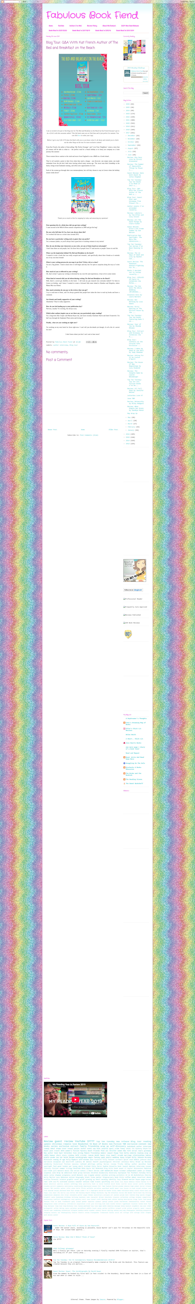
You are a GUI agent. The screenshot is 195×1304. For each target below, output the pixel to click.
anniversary (98, 1195)
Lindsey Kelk (73, 1155)
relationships (138, 1155)
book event (118, 1168)
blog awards (140, 1195)
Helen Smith (131, 735)
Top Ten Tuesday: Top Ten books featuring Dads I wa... (135, 318)
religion (74, 1210)
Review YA (145, 1182)
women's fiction (72, 1151)
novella (105, 1149)
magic (90, 1157)
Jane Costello (96, 1160)
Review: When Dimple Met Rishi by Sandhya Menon (135, 408)
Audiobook (131, 1146)
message (117, 1206)
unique (77, 1190)
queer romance (146, 1208)
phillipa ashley (95, 1164)
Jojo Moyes (124, 1182)
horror (142, 1186)
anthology (74, 1184)
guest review (64, 1141)
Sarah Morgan (69, 1157)
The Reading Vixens (134, 779)
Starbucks (100, 1193)
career (135, 1184)
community (60, 1186)
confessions (48, 1199)
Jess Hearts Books (133, 743)
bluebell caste (49, 1197)
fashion (108, 1186)
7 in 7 (87, 1190)
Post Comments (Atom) (89, 435)
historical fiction (62, 1164)
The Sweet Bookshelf (134, 783)
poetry (108, 1157)
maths (105, 1206)
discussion (138, 1168)
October (131, 142)
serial (134, 1151)
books (118, 1184)
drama (58, 1149)
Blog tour (74, 345)
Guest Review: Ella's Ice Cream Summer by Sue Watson (135, 229)
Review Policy (92, 26)
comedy (46, 1149)
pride (124, 1208)
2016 (128, 434)
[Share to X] (91, 342)
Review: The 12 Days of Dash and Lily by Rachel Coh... (135, 256)
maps (100, 1206)
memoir (103, 1153)
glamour (98, 1201)
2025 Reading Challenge (136, 67)
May (129, 417)
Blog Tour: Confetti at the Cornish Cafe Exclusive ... (135, 342)
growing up (90, 1179)
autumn (122, 1195)
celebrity (48, 1164)
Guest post (48, 1151)
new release (122, 1142)
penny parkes (102, 1208)
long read (58, 1206)
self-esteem (84, 1160)
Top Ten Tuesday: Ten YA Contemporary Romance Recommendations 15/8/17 (84, 1260)
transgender (95, 1212)
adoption (56, 1195)
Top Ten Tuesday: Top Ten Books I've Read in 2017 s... (134, 182)
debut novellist (138, 1177)
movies (76, 1149)
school (83, 1171)
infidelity (62, 1204)
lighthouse (126, 1204)
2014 (128, 440)
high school (134, 1186)
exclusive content (137, 1144)
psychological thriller (110, 1162)
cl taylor (128, 1168)
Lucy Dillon (70, 1193)
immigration (48, 1204)
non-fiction (115, 1144)
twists (111, 1212)
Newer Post (52, 430)
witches (105, 1175)
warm (45, 1215)
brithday (67, 1197)
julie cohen (70, 1188)
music (67, 1171)
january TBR (48, 1188)
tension (86, 1182)
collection (124, 1197)
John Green (115, 1182)
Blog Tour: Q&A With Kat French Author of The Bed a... (135, 191)
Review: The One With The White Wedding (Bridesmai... (134, 289)
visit (143, 1212)
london (65, 1166)
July (130, 151)
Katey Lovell (134, 1190)
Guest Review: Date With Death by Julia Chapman (135, 175)
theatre (74, 1212)
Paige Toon (118, 1153)
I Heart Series (93, 1171)
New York (127, 1151)
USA (126, 1193)
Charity (148, 1175)
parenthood (82, 1208)
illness (148, 1186)
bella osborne (130, 1153)
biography (80, 1177)
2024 (128, 110)
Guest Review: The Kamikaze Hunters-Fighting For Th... (135, 264)
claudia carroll (50, 1186)
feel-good (57, 1166)
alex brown (65, 1195)
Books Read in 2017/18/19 (81, 30)
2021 (128, 120)
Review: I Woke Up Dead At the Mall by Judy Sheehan (135, 350)
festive (46, 1201)
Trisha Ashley (124, 1164)
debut (52, 1149)
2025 (128, 107)
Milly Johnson (138, 1157)
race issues (124, 1188)
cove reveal (91, 1199)
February (132, 427)
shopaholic (147, 1210)
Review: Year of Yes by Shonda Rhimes (134, 326)
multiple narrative (94, 1188)
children (94, 1173)
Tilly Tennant (108, 1160)
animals (67, 1184)
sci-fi (56, 1182)
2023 (128, 114)
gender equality (88, 1201)
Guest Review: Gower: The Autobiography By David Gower (77, 1271)
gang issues (76, 1201)
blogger (148, 1195)
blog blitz (108, 1168)
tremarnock (104, 1212)
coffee (128, 1177)
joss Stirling (96, 1204)
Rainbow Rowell (84, 1193)
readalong (57, 1210)
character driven (97, 1197)
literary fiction (51, 1168)
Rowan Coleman (120, 1171)
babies (148, 1155)
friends (96, 1151)
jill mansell (58, 1171)
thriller (112, 1151)
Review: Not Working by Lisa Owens (135, 302)
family (83, 1146)
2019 (128, 126)
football (134, 1173)
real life (48, 1182)
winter (55, 1215)
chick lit (130, 1149)
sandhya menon (83, 1210)
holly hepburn (72, 1160)
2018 (128, 130)
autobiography (81, 1157)
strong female (84, 1153)
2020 (128, 123)
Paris (99, 1166)
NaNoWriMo (109, 1171)
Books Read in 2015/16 (103, 30)
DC (105, 1190)
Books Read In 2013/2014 (125, 30)
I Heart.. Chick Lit (134, 739)
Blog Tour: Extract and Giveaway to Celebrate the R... (135, 334)
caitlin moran (126, 1184)
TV (150, 1182)
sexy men (122, 1210)
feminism (147, 1168)
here (79, 135)
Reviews (148, 1162)
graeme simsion (124, 1186)
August (131, 148)
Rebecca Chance (134, 1182)
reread (138, 1188)
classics (116, 1197)
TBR (124, 1144)
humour (52, 1155)
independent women (134, 1171)
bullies (87, 1173)
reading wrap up (144, 1153)
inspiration (81, 1204)
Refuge (93, 1193)
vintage (137, 1212)
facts (140, 1199)
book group (77, 1173)
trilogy (69, 1168)
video (82, 1190)
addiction (68, 1173)
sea (85, 1175)
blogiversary (108, 1177)
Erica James (116, 1190)
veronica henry (128, 1162)
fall (99, 1186)
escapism (57, 1162)
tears (140, 1151)
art (112, 1195)
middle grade (49, 1157)
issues (148, 1166)
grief (82, 1179)
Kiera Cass (144, 1190)
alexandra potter (76, 1195)
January (131, 430)
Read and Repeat (132, 753)
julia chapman (55, 1175)
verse (117, 1212)
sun (59, 1212)
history (139, 1149)
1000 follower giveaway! (63, 1248)
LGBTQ (46, 1155)
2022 (128, 117)
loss (75, 1206)
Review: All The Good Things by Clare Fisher (134, 222)
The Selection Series (116, 1193)
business (82, 1197)
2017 (128, 133)
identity (112, 1179)
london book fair (144, 1204)
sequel (110, 1153)
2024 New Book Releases (130, 26)
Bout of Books (100, 1144)
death (90, 1151)
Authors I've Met (76, 26)
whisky (50, 1215)
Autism (101, 1190)
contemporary (65, 1199)
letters (118, 1204)
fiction (115, 1186)
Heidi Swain (100, 1155)
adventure (52, 1184)
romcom (90, 1155)
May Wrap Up (132, 413)
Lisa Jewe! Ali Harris (57, 1193)
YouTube (61, 26)
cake (88, 1197)
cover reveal (67, 1149)
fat (128, 1173)
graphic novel (73, 1179)
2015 (128, 437)
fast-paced (147, 1199)
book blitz (119, 1177)
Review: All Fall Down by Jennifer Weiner (135, 390)
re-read (132, 1188)
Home (51, 26)
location (134, 1204)
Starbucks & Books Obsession (133, 768)
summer (62, 1168)
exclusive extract (68, 1146)
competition (146, 1197)
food (102, 1151)
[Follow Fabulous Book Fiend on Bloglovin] (133, 591)
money (123, 1206)
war (70, 1166)
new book (96, 1149)
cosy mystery (76, 1199)
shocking (139, 1210)
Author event (86, 1149)
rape (51, 1210)
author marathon (139, 1164)
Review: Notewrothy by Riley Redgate (135, 402)
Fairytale (125, 1190)
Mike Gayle (86, 1168)
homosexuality (134, 1201)
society (54, 1212)
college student (135, 1197)
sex (107, 1151)
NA (84, 1162)
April (130, 421)
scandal (92, 1210)
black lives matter (93, 1177)
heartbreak (124, 1201)
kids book (105, 1204)
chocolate (108, 1197)
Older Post (113, 430)
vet (121, 1212)
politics (111, 1208)
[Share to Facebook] (93, 342)
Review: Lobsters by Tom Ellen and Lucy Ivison (135, 215)
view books (145, 81)
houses (148, 1201)
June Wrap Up (57, 1173)
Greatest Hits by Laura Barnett (134, 296)
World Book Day (139, 1193)
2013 (128, 444)
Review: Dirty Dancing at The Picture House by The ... (135, 309)
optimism (73, 1208)
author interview (60, 345)
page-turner (146, 1179)
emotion (132, 1166)
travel (57, 1151)
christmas (57, 1144)
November (132, 139)
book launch (123, 1166)
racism (46, 1210)
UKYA (62, 1151)
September (132, 145)
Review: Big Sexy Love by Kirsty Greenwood (134, 159)
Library (78, 1162)
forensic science (58, 1179)
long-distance (68, 1206)
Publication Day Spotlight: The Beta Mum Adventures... (134, 238)
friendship (93, 1146)
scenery (98, 1210)
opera (67, 1208)
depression (88, 1186)
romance (67, 1144)
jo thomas (147, 1171)
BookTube (77, 1168)
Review (48, 1141)
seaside (50, 1190)
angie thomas (88, 1195)
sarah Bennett (77, 1175)
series (54, 1146)
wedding (115, 1157)
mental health (92, 1162)
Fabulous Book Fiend (92, 15)
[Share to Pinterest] (96, 342)
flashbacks (66, 1201)
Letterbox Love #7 (135, 395)
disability (103, 1173)
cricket (83, 1155)
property (136, 1208)
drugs (135, 1199)
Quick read (128, 1160)
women (120, 1151)
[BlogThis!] (89, 342)
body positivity (85, 1184)
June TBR (131, 398)
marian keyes (134, 1179)
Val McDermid (97, 1168)
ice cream (48, 1171)
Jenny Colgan (125, 1157)
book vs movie (97, 1184)
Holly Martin (49, 1177)
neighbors (135, 1206)
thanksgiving (66, 1212)
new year (143, 1206)
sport (111, 1149)
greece (110, 1201)
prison (129, 1208)
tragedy (91, 1175)
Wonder (130, 1193)
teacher (79, 1182)
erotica (47, 1179)
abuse (46, 1184)
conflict (57, 1199)
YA (90, 1144)
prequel (118, 1208)
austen (116, 1195)
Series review (110, 1164)
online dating (59, 1208)
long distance (49, 1206)
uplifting (106, 1182)
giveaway (147, 1151)
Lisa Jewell (111, 1155)
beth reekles (130, 1195)
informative (71, 1204)
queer (117, 1188)
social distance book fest (64, 1190)
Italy (94, 1166)
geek (103, 1157)
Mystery (83, 1151)
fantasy (97, 1157)
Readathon (83, 1144)
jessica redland (79, 1164)
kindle (112, 1204)
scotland (63, 1182)
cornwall (119, 1160)
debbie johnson (140, 1160)
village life (128, 1212)
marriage (127, 1155)
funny (122, 1149)
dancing (104, 1199)
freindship (95, 1153)
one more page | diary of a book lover (135, 748)
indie (55, 1204)
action (72, 1177)
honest (142, 1201)
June (130, 155)
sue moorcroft (68, 1162)
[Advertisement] (136, 519)
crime (117, 1149)
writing (112, 1175)
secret (104, 1210)
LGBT (102, 1171)
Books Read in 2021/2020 (58, 30)
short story (61, 1155)
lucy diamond (122, 1179)
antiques (106, 1195)
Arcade (120, 1155)
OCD (77, 1193)
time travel (95, 1182)
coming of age (59, 1160)
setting (110, 1210)
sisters (71, 1182)
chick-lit (147, 1149)
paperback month (108, 1188)
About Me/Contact (109, 26)
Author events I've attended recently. (135, 208)
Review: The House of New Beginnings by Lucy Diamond (135, 365)
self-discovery (118, 1146)
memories (110, 1206)
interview (140, 1166)
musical (128, 1206)
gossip (104, 1201)
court (84, 1199)
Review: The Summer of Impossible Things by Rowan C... (135, 167)
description (128, 1199)
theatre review (83, 1212)
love (74, 1144)
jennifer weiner (60, 1188)
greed (116, 1201)
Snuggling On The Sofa (135, 763)
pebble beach (91, 1208)
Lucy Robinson (62, 1177)
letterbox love (70, 1153)
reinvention (65, 1210)
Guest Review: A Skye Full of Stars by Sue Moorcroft (76, 1226)
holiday (142, 1173)
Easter (109, 1190)
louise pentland (84, 1206)
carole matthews (145, 1184)
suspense (47, 1173)
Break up (139, 1162)
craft (99, 1199)
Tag (106, 1193)
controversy (69, 1186)
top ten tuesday (105, 1142)
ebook (149, 1177)
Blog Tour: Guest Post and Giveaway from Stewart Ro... (134, 200)
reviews (144, 1188)
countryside (78, 1186)
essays (94, 1186)
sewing (116, 1210)
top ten (59, 1157)
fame (103, 1186)
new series (74, 1171)
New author (48, 1153)
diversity (113, 1173)
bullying (75, 1197)
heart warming (102, 1179)
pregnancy (66, 1175)
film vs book (56, 1201)
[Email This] (87, 342)
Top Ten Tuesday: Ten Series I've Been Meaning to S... (135, 247)
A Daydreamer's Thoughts (136, 718)
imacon (102, 1299)
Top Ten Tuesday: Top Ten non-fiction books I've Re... (134, 382)
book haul (58, 1153)
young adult (78, 1166)
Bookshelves (139, 1175)
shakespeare (131, 1210)
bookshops (59, 1197)
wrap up (105, 1146)
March (130, 424)
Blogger (120, 1299)
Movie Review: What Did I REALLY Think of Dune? (74, 1237)
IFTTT (90, 1141)
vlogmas (148, 1212)
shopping (47, 1212)
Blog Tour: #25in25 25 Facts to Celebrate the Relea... (135, 280)
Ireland (87, 1166)
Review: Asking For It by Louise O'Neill (135, 357)
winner (98, 1175)
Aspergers (94, 1190)
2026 (128, 104)
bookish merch (109, 1184)
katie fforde (81, 1188)
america (60, 1184)
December (132, 136)
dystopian (122, 1173)
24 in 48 (129, 1175)
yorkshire (120, 1175)
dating (120, 1199)
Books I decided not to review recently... (134, 272)
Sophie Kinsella (110, 1166)
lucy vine (94, 1206)
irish (88, 1204)
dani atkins (112, 1199)
